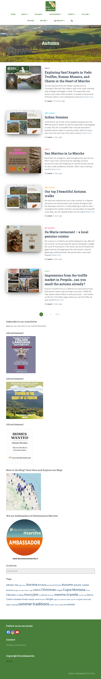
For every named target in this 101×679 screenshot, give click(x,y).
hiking (21, 595)
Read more (88, 97)
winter (71, 604)
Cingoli (59, 590)
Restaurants (50, 228)
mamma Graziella (66, 595)
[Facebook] (8, 632)
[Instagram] (13, 632)
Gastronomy (55, 14)
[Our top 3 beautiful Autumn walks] (23, 196)
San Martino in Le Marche (64, 153)
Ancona (31, 584)
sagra (56, 599)
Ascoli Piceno (55, 585)
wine (65, 604)
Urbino (56, 605)
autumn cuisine (81, 584)
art (48, 585)
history (28, 594)
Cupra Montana (74, 590)
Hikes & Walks (50, 113)
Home (13, 14)
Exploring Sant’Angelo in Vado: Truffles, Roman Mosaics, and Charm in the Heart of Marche (68, 76)
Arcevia (42, 584)
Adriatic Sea (12, 584)
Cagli (30, 590)
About (24, 14)
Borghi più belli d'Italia (21, 590)
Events (71, 14)
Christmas (48, 590)
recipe (49, 599)
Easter (88, 590)
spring (15, 604)
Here (8, 326)
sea (68, 599)
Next (57, 314)
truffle (52, 605)
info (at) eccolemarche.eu (16, 645)
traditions (41, 603)
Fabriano (11, 594)
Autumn (67, 585)
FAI (17, 595)
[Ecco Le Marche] (50, 6)
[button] (27, 14)
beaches (10, 590)
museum (18, 599)
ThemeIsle (91, 673)
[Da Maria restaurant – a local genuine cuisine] (23, 239)
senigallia (79, 599)
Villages (38, 14)
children (37, 589)
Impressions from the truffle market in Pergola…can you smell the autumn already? (66, 279)
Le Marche (43, 595)
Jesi (35, 594)
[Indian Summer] (23, 122)
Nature (43, 21)
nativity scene (33, 599)
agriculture (22, 585)
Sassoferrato (62, 599)
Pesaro (42, 599)
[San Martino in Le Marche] (23, 160)
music (25, 599)
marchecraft (82, 595)
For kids (30, 21)
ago (59, 101)
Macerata (51, 595)
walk (61, 605)
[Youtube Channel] (17, 632)
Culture (85, 14)
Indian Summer (56, 117)
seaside (73, 599)
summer (25, 603)
